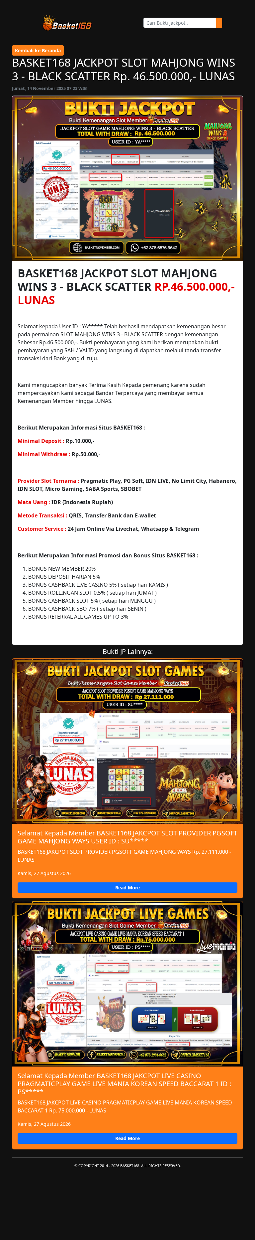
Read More (127, 887)
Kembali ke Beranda (38, 50)
